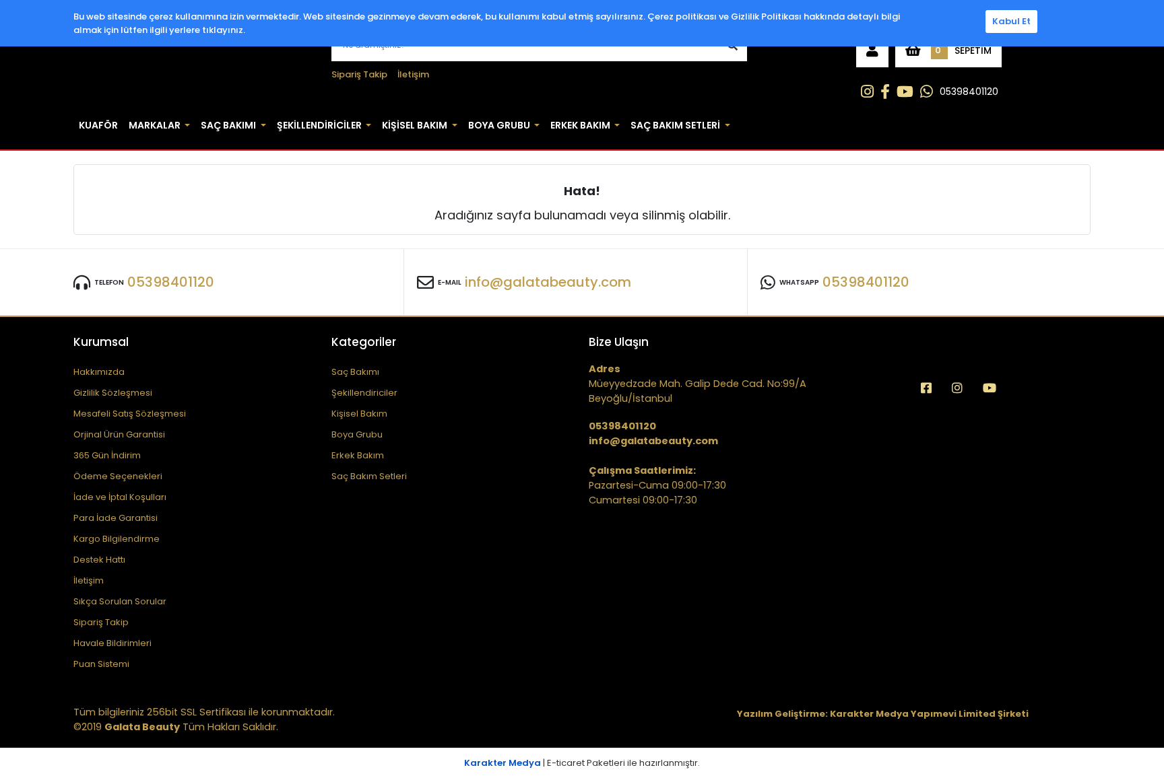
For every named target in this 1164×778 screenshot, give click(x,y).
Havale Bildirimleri (112, 643)
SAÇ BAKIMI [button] (228, 125)
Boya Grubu (357, 434)
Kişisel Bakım (359, 413)
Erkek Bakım (357, 455)
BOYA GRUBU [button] (499, 125)
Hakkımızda (99, 371)
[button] (872, 50)
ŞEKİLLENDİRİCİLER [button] (319, 125)
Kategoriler (363, 342)
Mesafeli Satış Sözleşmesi (129, 413)
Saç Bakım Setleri (369, 476)
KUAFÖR (98, 125)
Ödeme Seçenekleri (117, 476)
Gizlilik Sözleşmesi (112, 392)
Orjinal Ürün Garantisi (119, 434)
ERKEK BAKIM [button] (580, 125)
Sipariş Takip (359, 74)
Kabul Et (1011, 21)
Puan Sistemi (101, 664)
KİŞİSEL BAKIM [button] (414, 125)
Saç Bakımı (355, 371)
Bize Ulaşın (619, 342)
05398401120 (969, 91)
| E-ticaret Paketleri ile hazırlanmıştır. (582, 762)
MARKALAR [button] (155, 125)
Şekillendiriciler (364, 392)
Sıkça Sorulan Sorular (119, 601)
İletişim (413, 74)
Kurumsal (101, 342)
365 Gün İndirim (107, 455)
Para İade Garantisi (115, 517)
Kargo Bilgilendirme (116, 538)
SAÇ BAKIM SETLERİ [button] (675, 125)
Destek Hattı (99, 559)
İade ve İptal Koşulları (119, 497)
